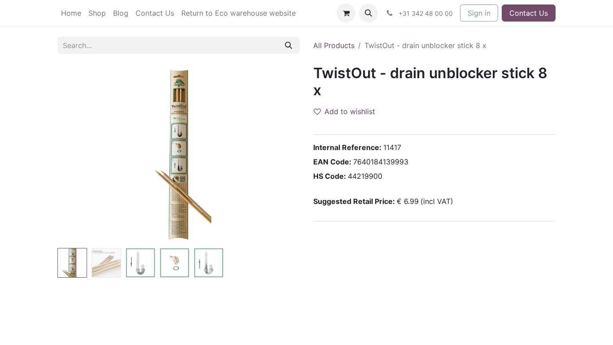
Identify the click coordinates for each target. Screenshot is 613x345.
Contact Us (528, 13)
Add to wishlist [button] (349, 111)
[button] (368, 13)
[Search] (288, 45)
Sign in (479, 13)
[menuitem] (71, 13)
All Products (334, 45)
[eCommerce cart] (346, 13)
